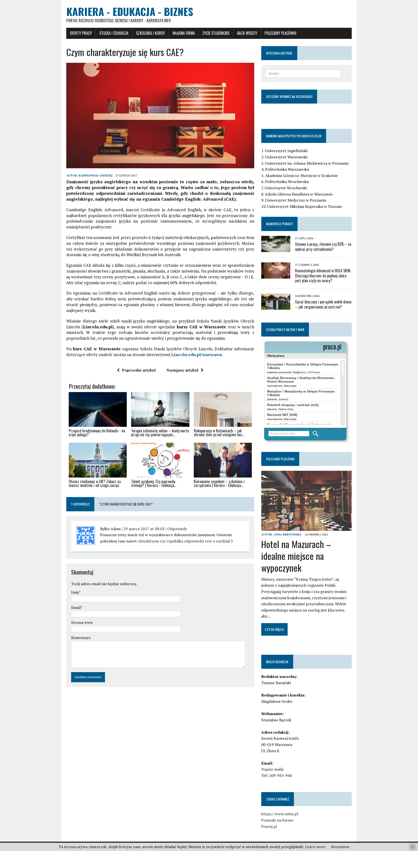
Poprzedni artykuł (139, 370)
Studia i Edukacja (113, 33)
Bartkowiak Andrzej (95, 175)
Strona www (82, 622)
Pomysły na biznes (277, 820)
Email (76, 607)
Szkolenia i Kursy (150, 33)
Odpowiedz (177, 528)
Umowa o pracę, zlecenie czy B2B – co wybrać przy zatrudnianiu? (323, 246)
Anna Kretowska (288, 534)
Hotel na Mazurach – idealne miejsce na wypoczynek (296, 556)
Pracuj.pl (269, 826)
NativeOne (160, 494)
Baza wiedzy (247, 33)
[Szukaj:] (303, 73)
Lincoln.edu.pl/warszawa (196, 354)
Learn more (315, 846)
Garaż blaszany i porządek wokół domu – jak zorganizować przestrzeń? (323, 304)
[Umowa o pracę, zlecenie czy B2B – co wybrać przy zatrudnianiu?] (275, 248)
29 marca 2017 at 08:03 (144, 528)
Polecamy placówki (280, 33)
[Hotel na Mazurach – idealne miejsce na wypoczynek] (306, 527)
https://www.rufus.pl (279, 813)
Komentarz (81, 637)
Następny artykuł (182, 370)
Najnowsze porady (279, 223)
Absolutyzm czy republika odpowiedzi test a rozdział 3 (185, 541)
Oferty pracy (81, 33)
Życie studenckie (216, 33)
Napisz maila (272, 769)
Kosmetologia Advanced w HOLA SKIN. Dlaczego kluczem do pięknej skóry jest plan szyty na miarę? (323, 276)
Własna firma (183, 33)
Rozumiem (340, 846)
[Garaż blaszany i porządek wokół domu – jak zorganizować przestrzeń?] (275, 306)
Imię (75, 592)
